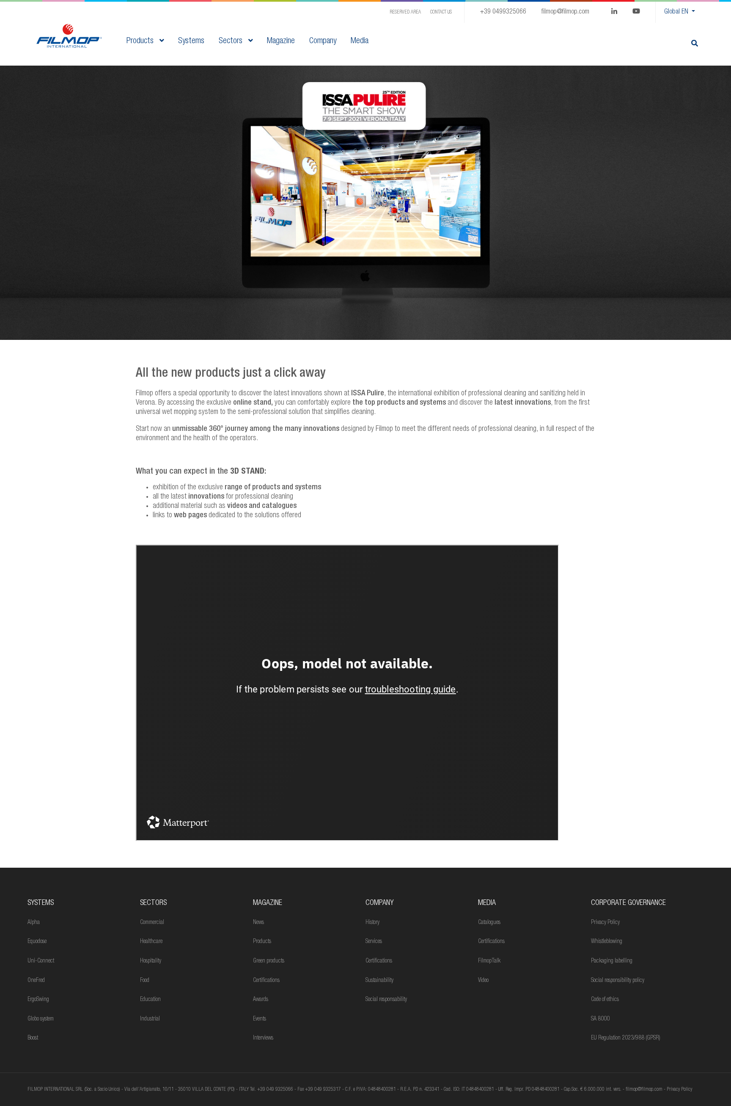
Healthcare (151, 942)
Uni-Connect (40, 961)
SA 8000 (600, 1019)
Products (141, 41)
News (258, 923)
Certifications (266, 981)
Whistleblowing (606, 942)
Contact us (441, 12)
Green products (268, 961)
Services (374, 942)
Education (150, 1000)
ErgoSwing (38, 1000)
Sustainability (379, 981)
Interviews (263, 1038)
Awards (260, 1000)
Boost (32, 1038)
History (372, 923)
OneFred (36, 981)
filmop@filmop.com (565, 12)
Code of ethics (605, 1000)
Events (259, 1019)
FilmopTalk (489, 961)
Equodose (37, 942)
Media (487, 903)
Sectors (232, 41)
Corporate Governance (628, 903)
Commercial (152, 923)
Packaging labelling (611, 961)
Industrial (150, 1019)
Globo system (40, 1019)
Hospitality (150, 961)
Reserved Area (405, 12)
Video (483, 981)
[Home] (69, 36)
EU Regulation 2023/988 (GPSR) (625, 1038)
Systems (40, 903)
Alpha (33, 923)
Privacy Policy (605, 923)
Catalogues (489, 923)
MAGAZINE (267, 903)
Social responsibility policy (617, 981)
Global (676, 12)
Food (144, 981)
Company (379, 903)
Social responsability (386, 1000)
